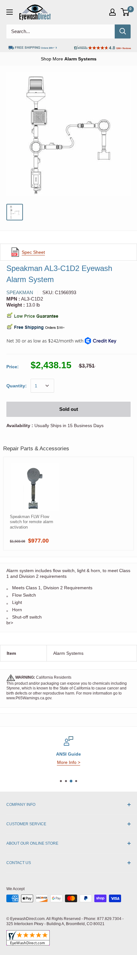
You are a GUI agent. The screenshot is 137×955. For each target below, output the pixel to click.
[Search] (123, 31)
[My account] (112, 12)
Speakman (19, 292)
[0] (125, 12)
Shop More (69, 58)
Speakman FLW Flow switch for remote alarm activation (31, 521)
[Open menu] (9, 12)
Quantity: (16, 385)
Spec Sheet (33, 252)
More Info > (68, 762)
